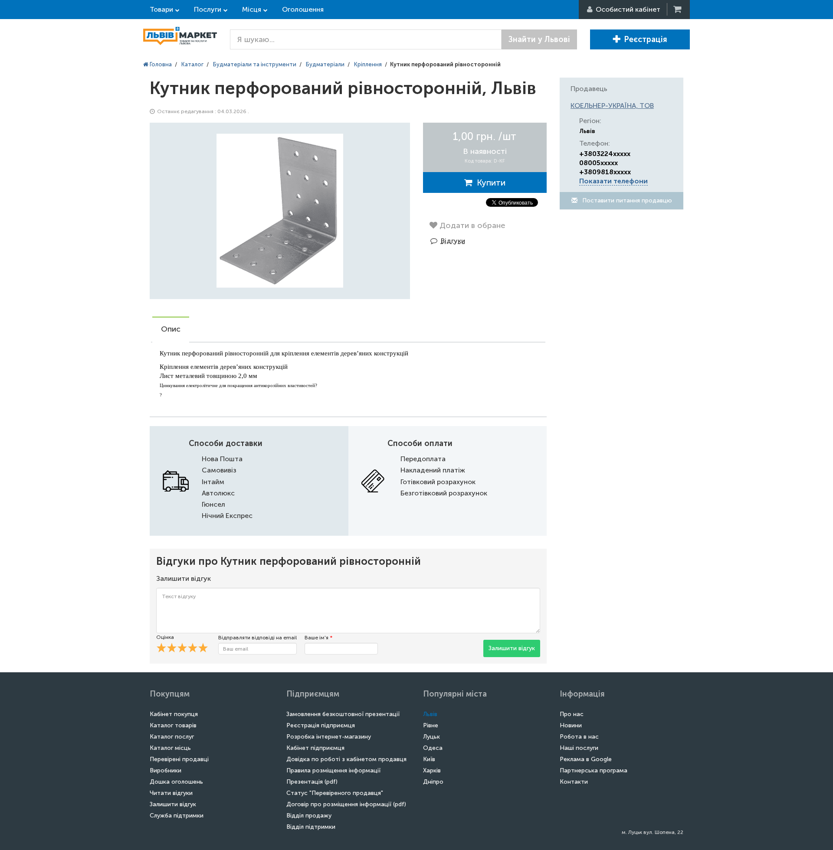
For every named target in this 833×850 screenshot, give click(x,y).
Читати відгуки (171, 793)
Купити (488, 182)
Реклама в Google (586, 759)
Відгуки (453, 241)
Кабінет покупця (174, 714)
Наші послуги (579, 748)
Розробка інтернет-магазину (328, 736)
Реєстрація (645, 39)
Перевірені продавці (179, 759)
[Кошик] (678, 9)
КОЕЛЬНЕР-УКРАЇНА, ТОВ (612, 105)
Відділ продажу (308, 815)
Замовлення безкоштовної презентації (343, 714)
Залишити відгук (512, 648)
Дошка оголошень (176, 781)
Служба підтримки (176, 815)
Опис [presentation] (170, 329)
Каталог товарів (173, 725)
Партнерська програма (593, 770)
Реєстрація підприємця (320, 725)
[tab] (170, 329)
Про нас (572, 714)
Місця (251, 9)
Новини (571, 725)
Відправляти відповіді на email (257, 638)
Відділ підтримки (310, 826)
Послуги (207, 9)
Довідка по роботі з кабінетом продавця (346, 759)
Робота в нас (579, 736)
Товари (161, 9)
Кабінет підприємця (315, 748)
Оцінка (165, 637)
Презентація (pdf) (312, 781)
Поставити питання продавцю (626, 200)
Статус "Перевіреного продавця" (334, 793)
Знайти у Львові (539, 39)
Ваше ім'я (318, 638)
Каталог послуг (172, 736)
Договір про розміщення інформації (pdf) (346, 804)
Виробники (165, 770)
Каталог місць (170, 748)
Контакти (574, 781)
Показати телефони (613, 181)
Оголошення (303, 9)
